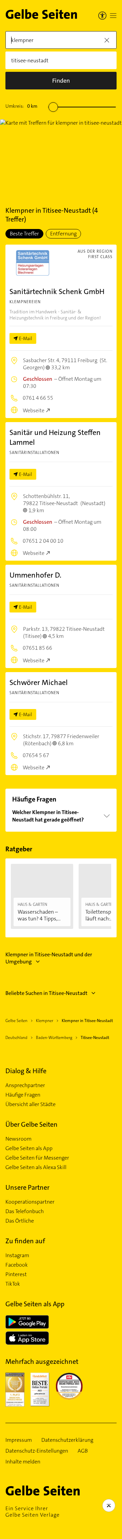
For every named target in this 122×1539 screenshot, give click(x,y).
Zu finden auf (25, 1240)
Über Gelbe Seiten (31, 1124)
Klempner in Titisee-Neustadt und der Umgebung (48, 958)
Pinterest (16, 1274)
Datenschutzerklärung (67, 1440)
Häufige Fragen (22, 1094)
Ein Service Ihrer (32, 1511)
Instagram (17, 1255)
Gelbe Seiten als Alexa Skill (35, 1167)
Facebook (16, 1265)
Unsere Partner (27, 1187)
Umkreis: (21, 106)
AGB (83, 1451)
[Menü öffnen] (113, 15)
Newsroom (18, 1139)
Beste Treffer (24, 233)
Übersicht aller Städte (30, 1104)
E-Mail (25, 338)
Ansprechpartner (25, 1085)
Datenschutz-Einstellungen (36, 1451)
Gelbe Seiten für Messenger (37, 1158)
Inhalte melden (22, 1461)
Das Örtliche (19, 1221)
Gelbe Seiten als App (29, 1148)
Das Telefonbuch (24, 1211)
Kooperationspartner (30, 1202)
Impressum (18, 1440)
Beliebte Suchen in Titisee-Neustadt (46, 993)
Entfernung (63, 233)
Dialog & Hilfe (25, 1070)
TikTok (12, 1284)
